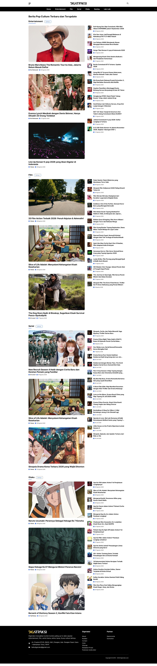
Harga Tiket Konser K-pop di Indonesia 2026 (109, 50)
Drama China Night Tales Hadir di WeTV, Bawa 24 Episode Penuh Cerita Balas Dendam (107, 341)
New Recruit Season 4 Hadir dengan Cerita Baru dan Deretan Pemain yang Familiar (54, 370)
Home (49, 9)
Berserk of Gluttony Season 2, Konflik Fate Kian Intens (55, 613)
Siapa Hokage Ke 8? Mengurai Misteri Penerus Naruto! (55, 567)
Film (71, 9)
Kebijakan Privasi (87, 647)
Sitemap (84, 645)
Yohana (32, 167)
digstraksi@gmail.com (42, 647)
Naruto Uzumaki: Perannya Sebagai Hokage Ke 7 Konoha (56, 521)
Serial (79, 9)
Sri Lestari (33, 318)
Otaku (87, 9)
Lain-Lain (107, 9)
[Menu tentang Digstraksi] (30, 4)
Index (84, 643)
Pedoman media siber (89, 650)
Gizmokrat (110, 638)
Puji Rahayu (33, 615)
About (84, 636)
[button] (127, 3)
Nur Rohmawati (34, 70)
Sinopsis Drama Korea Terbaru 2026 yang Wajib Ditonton (56, 466)
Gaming (97, 9)
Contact (84, 641)
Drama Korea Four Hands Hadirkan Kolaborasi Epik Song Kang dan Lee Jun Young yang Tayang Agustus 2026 (107, 357)
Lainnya (48, 21)
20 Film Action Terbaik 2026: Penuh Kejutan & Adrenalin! (56, 218)
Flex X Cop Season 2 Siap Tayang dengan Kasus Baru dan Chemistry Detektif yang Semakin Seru (107, 373)
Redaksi (84, 638)
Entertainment (60, 9)
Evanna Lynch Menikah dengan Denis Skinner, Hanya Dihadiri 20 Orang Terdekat (54, 114)
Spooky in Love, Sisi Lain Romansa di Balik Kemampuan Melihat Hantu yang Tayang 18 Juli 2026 (108, 420)
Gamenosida (111, 636)
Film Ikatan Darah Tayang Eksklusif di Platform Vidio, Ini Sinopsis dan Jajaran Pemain (107, 214)
